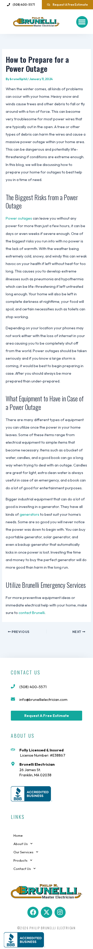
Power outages (19, 218)
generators (29, 514)
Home (18, 835)
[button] (82, 22)
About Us (20, 844)
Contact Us (22, 869)
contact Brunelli (32, 612)
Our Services (23, 852)
